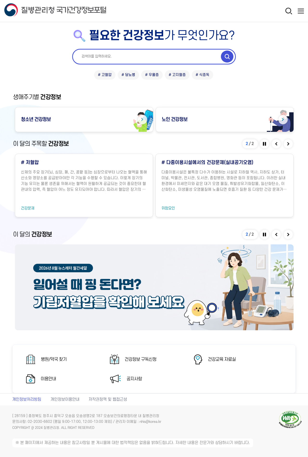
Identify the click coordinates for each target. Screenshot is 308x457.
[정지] (265, 144)
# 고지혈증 (177, 75)
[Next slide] (288, 144)
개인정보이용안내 (65, 399)
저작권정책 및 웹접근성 (108, 399)
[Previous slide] (276, 144)
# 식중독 (202, 75)
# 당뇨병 (128, 75)
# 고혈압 (105, 75)
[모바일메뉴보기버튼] (301, 10)
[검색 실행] (227, 56)
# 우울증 (152, 75)
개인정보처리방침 (26, 399)
